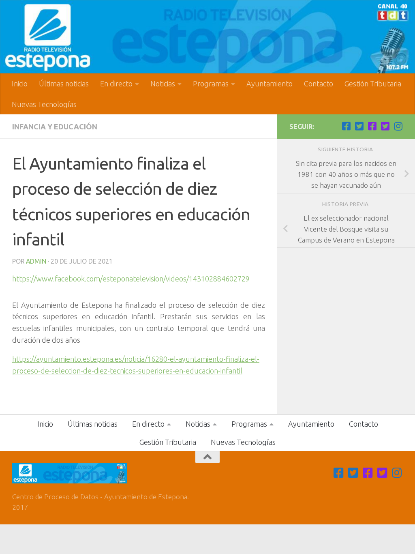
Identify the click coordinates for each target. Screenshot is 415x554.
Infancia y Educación (54, 126)
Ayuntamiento (269, 83)
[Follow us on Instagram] (398, 126)
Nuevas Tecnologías (44, 104)
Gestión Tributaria (372, 83)
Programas (211, 83)
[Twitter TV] (359, 126)
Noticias (162, 83)
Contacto (318, 83)
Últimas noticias (64, 83)
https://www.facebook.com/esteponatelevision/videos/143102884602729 (131, 279)
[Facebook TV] (346, 126)
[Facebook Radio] (372, 126)
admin (36, 261)
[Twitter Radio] (385, 126)
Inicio (20, 83)
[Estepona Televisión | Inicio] (207, 36)
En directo (116, 83)
